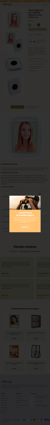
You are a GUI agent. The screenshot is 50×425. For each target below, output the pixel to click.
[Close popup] (39, 194)
